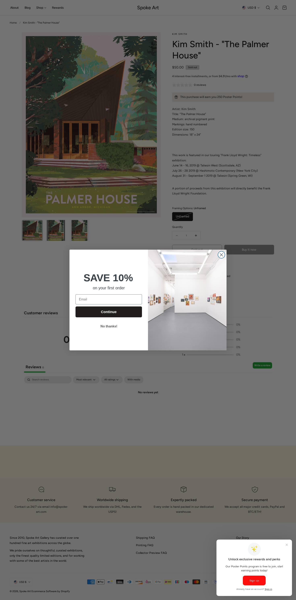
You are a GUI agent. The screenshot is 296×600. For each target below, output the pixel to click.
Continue (109, 312)
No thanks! (108, 326)
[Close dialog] (221, 254)
